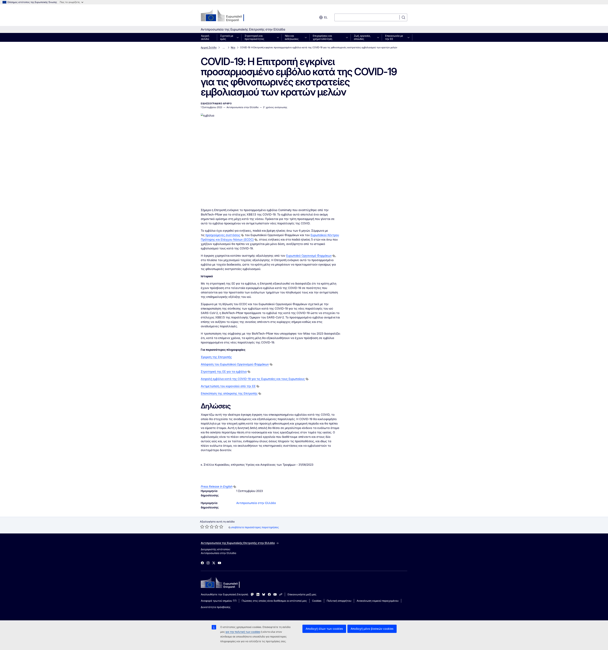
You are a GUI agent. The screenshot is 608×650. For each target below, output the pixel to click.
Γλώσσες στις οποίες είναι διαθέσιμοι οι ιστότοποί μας (274, 600)
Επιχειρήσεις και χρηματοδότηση (322, 37)
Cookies (316, 600)
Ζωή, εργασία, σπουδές (362, 37)
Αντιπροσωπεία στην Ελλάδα (256, 503)
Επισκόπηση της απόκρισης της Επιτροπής (229, 393)
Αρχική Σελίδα (209, 47)
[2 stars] (204, 527)
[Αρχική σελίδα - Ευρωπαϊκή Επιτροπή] (226, 16)
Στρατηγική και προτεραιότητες (254, 37)
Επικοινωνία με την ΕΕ (394, 37)
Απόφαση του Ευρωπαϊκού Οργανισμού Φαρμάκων (235, 364)
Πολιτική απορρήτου (339, 600)
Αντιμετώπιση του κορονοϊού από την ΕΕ (228, 386)
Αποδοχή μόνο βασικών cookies (372, 628)
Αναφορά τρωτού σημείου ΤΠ (218, 600)
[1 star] (202, 527)
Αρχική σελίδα (205, 37)
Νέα (233, 47)
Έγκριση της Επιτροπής (216, 357)
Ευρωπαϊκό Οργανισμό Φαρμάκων (309, 255)
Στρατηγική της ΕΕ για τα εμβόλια (224, 371)
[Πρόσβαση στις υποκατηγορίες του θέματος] (238, 37)
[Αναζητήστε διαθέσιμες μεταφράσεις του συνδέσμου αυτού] (242, 235)
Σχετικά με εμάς (226, 37)
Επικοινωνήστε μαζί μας (302, 594)
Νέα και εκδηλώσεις (292, 37)
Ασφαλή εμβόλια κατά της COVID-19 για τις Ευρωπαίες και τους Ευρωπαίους (253, 378)
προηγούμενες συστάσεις (222, 235)
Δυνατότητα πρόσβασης (216, 607)
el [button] (325, 17)
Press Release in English (216, 486)
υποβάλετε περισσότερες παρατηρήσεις (255, 527)
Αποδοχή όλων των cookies (324, 628)
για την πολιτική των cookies (242, 631)
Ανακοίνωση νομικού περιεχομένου (378, 600)
